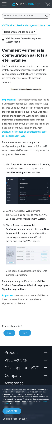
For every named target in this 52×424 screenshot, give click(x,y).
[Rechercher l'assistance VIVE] (46, 15)
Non (24, 333)
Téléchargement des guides (18, 31)
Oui (9, 333)
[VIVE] (26, 4)
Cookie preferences (14, 418)
